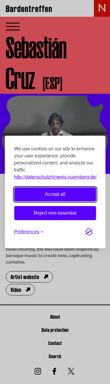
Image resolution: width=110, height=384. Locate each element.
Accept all (55, 194)
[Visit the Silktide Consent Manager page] (89, 232)
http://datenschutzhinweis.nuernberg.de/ (55, 176)
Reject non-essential (55, 212)
